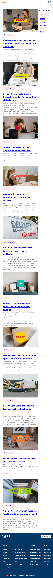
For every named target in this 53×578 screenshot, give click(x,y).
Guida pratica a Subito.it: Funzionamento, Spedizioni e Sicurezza (16, 197)
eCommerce (6, 297)
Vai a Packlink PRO (44, 1)
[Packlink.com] (4, 3)
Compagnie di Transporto (9, 34)
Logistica (42, 31)
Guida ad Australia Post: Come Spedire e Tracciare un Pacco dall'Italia (17, 251)
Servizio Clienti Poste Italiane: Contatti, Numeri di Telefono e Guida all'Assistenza (20, 97)
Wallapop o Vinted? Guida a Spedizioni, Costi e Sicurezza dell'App (16, 306)
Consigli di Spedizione (42, 19)
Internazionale (43, 25)
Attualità (42, 28)
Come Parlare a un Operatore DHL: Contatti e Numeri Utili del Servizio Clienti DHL (19, 43)
